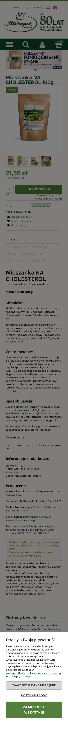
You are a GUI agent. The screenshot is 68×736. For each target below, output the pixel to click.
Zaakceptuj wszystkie (34, 710)
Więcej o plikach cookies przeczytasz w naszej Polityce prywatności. (33, 675)
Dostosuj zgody (34, 695)
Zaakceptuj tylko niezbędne (34, 685)
